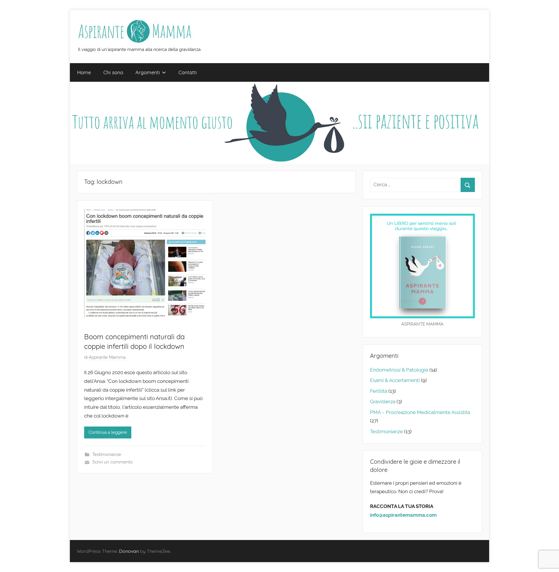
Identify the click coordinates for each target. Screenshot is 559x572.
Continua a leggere (108, 432)
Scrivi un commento (112, 462)
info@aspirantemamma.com (403, 515)
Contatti (187, 72)
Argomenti (147, 72)
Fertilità (378, 391)
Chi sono (113, 72)
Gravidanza (382, 401)
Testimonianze (106, 454)
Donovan (129, 551)
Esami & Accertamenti (395, 380)
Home (84, 72)
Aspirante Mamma (107, 357)
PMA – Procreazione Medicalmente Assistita (420, 412)
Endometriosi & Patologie (399, 370)
